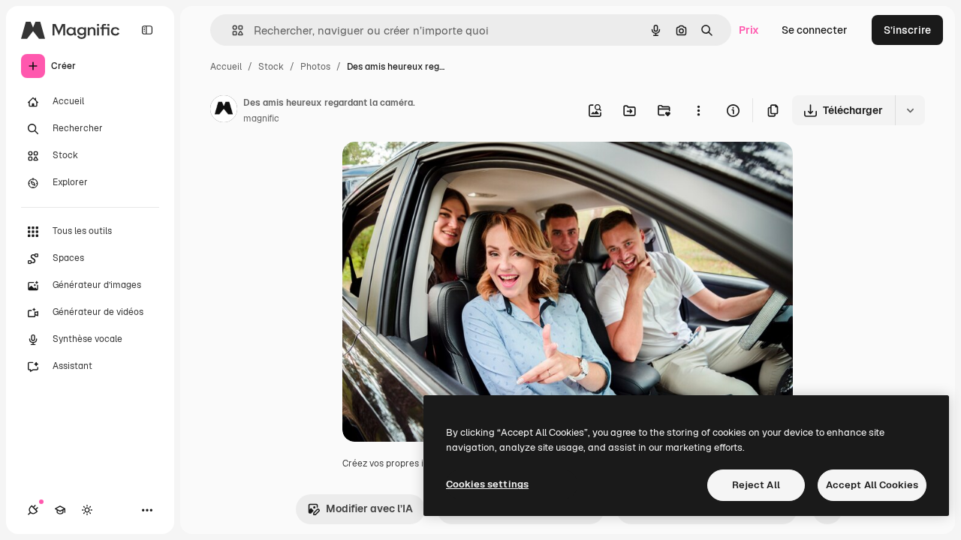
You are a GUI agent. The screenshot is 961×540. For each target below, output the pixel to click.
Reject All (756, 484)
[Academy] (60, 510)
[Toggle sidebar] (147, 30)
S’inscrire (907, 30)
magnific (261, 118)
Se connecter (815, 30)
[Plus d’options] (698, 110)
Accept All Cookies (872, 484)
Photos (315, 67)
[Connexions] (33, 510)
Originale (441, 171)
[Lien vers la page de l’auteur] (223, 111)
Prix (749, 30)
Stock (271, 67)
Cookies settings (487, 484)
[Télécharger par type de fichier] (910, 110)
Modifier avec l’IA (369, 508)
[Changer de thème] (87, 510)
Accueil (226, 67)
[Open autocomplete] (231, 30)
